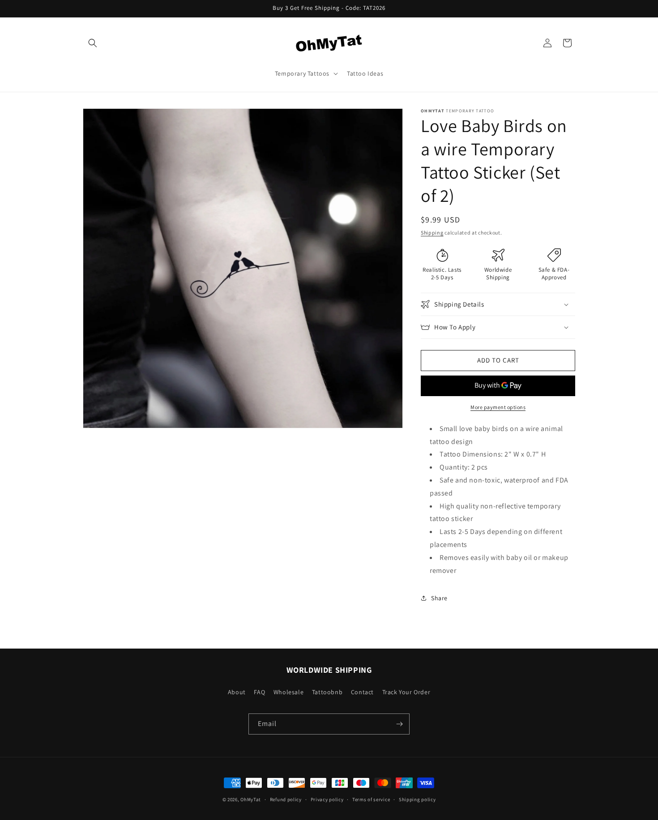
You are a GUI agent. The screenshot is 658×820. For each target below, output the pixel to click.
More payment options (498, 407)
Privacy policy (327, 799)
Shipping (432, 232)
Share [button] (439, 598)
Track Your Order (406, 692)
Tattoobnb (327, 692)
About (237, 692)
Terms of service (371, 799)
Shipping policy (417, 799)
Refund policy (286, 799)
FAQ (259, 692)
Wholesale (288, 692)
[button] (93, 43)
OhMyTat (250, 799)
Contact (362, 692)
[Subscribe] (399, 724)
